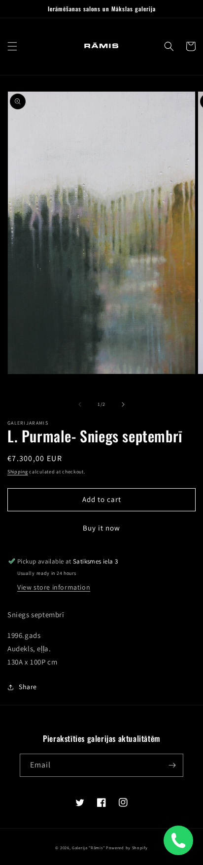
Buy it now (101, 527)
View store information (53, 587)
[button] (12, 46)
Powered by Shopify (127, 847)
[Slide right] (123, 404)
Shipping (17, 471)
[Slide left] (80, 404)
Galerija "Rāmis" (88, 847)
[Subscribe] (172, 765)
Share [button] (28, 686)
